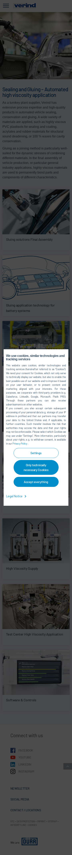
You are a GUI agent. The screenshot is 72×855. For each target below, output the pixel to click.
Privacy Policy (20, 443)
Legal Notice (14, 496)
